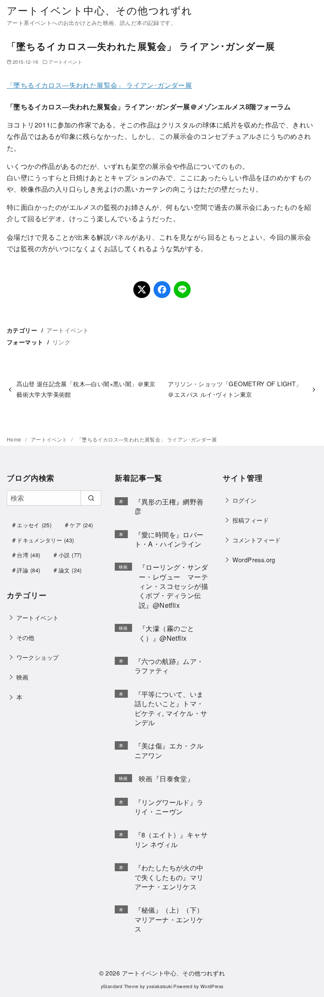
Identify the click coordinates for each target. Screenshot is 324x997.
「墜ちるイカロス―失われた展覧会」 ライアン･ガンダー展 (99, 85)
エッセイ (34, 525)
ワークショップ (37, 657)
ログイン (244, 500)
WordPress (212, 986)
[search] (91, 498)
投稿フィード (250, 519)
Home (15, 439)
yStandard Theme (120, 986)
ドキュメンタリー (45, 540)
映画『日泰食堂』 (166, 778)
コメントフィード (256, 539)
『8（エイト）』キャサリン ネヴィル (171, 839)
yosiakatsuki (159, 986)
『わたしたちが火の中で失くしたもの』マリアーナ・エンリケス (169, 877)
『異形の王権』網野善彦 (169, 506)
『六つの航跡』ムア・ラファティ (169, 665)
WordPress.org (253, 559)
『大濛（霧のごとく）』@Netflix (166, 632)
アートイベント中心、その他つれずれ (99, 10)
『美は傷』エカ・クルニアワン (169, 750)
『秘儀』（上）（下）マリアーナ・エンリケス (169, 919)
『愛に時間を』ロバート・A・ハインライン (169, 539)
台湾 (28, 555)
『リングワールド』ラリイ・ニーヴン (169, 806)
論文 (70, 570)
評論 (28, 570)
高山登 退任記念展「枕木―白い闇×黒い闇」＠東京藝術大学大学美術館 (86, 388)
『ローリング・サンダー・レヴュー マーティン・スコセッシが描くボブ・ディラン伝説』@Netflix (173, 586)
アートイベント (65, 61)
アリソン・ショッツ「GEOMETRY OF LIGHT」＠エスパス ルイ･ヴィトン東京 (235, 388)
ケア (81, 525)
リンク (61, 341)
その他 (25, 637)
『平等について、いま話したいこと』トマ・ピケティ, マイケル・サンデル (171, 708)
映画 (22, 676)
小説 (70, 555)
